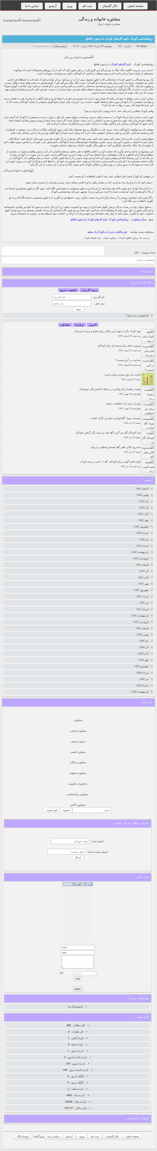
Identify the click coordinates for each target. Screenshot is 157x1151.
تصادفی (65, 324)
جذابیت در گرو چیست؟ (128, 362)
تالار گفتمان (109, 6)
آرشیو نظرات (59, 46)
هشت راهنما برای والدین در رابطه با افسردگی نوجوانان (110, 391)
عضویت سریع (68, 290)
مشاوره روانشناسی (78, 794)
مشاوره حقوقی (77, 772)
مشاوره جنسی (78, 730)
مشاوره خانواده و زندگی (99, 19)
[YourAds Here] (31, 20)
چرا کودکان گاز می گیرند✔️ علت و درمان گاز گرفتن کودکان (108, 435)
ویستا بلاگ (22, 1136)
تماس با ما (32, 6)
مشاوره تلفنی (78, 751)
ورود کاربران (89, 290)
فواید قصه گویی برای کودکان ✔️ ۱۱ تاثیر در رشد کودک (110, 464)
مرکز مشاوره (139, 219)
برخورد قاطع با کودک (128, 238)
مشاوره (78, 720)
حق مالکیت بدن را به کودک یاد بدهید (107, 231)
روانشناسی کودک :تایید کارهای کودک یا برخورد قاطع (119, 38)
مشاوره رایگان (78, 762)
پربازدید (79, 324)
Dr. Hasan (142, 46)
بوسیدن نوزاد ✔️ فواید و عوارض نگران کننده (116, 420)
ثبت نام (87, 6)
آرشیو (52, 6)
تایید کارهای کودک (121, 64)
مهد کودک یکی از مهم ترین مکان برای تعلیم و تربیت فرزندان (107, 333)
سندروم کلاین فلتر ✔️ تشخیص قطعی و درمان (115, 449)
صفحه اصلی (136, 6)
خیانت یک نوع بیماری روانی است (122, 377)
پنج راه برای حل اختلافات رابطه (123, 406)
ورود (69, 6)
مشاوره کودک (109, 238)
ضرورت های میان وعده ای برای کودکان (119, 348)
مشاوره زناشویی (77, 783)
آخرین (92, 324)
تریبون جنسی (78, 741)
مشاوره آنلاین (77, 804)
